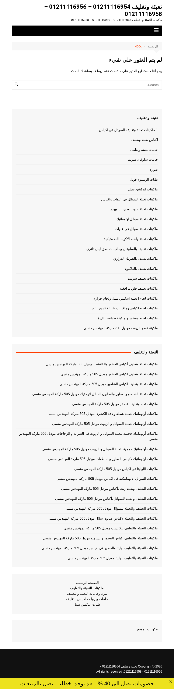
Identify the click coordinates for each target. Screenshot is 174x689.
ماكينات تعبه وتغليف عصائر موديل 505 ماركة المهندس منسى (115, 404)
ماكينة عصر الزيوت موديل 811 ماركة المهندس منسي (121, 328)
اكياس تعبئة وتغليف (144, 140)
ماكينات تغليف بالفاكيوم (141, 268)
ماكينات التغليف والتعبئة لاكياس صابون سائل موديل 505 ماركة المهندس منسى (103, 518)
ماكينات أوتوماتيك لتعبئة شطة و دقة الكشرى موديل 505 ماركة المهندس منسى (103, 414)
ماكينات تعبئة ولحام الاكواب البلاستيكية (131, 239)
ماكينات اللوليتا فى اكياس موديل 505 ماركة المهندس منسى (116, 469)
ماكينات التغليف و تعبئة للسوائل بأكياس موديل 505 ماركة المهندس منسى (106, 498)
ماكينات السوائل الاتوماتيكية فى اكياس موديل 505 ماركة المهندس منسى (107, 478)
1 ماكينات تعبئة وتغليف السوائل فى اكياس (128, 130)
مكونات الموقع (147, 629)
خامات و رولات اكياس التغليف (87, 599)
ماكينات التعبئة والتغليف (87, 588)
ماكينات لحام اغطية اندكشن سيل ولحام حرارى (125, 298)
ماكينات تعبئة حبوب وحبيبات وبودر (134, 209)
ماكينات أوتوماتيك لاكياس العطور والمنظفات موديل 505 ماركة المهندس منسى (103, 459)
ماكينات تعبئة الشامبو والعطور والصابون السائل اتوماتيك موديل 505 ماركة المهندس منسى (95, 394)
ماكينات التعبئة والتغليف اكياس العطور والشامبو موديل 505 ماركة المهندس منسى (100, 538)
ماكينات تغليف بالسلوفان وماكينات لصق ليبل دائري (122, 249)
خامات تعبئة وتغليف (144, 150)
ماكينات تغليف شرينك (143, 278)
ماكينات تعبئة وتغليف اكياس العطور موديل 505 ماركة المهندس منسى (109, 374)
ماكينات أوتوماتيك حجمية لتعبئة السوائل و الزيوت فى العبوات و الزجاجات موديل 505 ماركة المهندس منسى (88, 436)
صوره (154, 169)
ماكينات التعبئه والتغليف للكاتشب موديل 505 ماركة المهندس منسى (110, 528)
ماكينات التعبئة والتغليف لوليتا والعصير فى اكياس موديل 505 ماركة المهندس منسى (100, 548)
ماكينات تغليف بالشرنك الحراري (135, 258)
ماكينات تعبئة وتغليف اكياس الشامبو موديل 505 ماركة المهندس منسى (109, 384)
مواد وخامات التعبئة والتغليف (87, 593)
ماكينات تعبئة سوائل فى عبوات (136, 229)
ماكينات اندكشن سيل (143, 189)
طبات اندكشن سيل (87, 604)
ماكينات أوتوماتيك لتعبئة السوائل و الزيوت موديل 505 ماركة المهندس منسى (105, 424)
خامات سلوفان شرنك (143, 159)
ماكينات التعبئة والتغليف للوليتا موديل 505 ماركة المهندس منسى (113, 558)
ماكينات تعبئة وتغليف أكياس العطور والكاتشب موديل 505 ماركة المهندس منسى (102, 364)
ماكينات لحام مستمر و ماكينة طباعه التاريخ (128, 318)
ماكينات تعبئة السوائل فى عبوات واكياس (129, 199)
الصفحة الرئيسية (87, 583)
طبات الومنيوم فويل (144, 179)
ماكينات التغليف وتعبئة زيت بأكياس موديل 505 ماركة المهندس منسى (109, 488)
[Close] (170, 681)
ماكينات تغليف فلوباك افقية (139, 288)
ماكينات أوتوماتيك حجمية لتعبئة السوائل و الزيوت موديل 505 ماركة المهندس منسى (100, 449)
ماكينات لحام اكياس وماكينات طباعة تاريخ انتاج (125, 308)
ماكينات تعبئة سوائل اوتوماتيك (137, 219)
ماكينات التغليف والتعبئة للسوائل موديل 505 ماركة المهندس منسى (111, 508)
